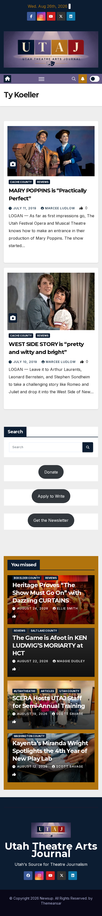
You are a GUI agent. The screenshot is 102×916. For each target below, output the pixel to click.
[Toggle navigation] (41, 78)
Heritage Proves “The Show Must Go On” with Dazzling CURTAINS (46, 592)
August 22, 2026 (33, 661)
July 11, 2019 (25, 208)
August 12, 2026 (33, 766)
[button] (74, 78)
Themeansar (51, 903)
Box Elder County (27, 577)
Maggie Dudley (71, 661)
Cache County (21, 181)
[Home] (7, 79)
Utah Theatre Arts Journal (51, 850)
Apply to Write (51, 496)
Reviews (43, 181)
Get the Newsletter (51, 520)
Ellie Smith (67, 608)
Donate (51, 472)
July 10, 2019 (25, 362)
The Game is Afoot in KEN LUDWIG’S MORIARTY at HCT (49, 645)
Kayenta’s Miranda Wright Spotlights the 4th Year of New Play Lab (50, 751)
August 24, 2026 (33, 608)
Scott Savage (69, 714)
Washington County (29, 736)
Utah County (69, 691)
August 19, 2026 (33, 714)
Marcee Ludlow (60, 208)
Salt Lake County (44, 630)
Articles (47, 691)
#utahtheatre (24, 691)
